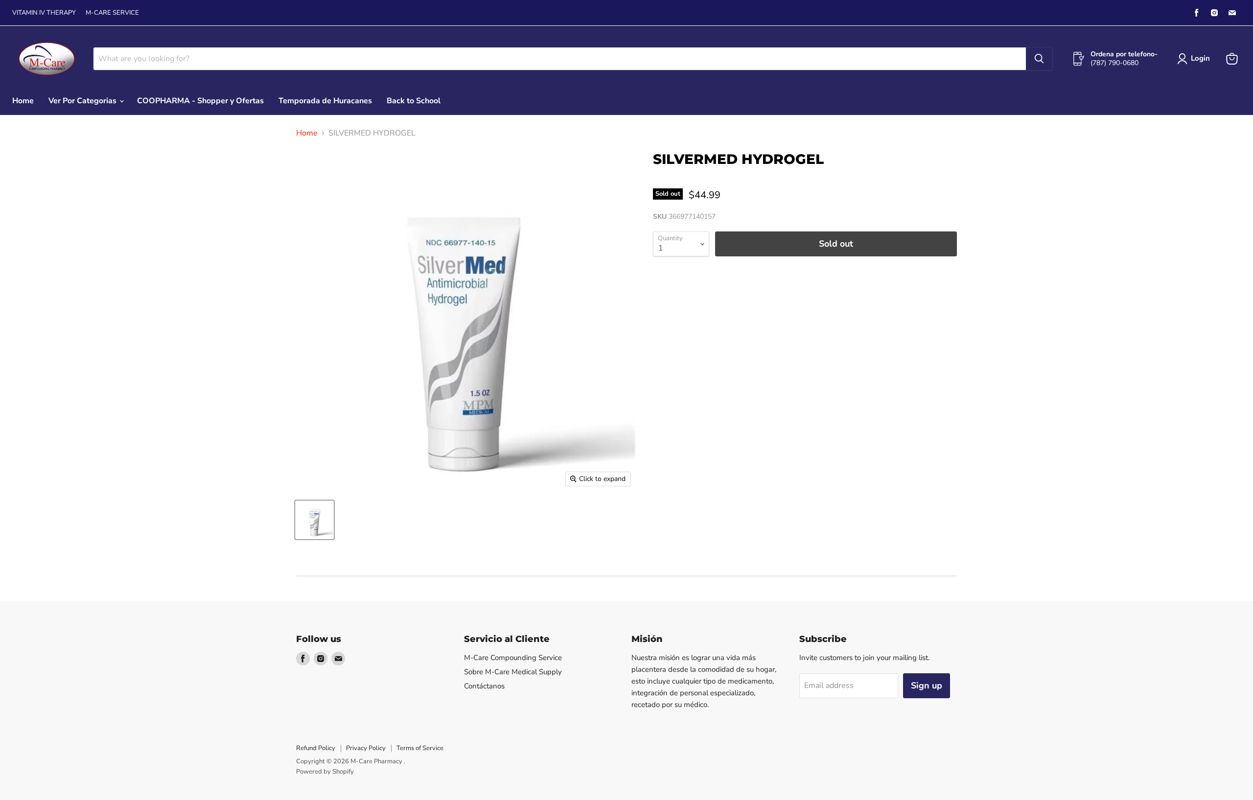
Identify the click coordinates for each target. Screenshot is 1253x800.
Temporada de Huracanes (325, 100)
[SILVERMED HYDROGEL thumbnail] (314, 520)
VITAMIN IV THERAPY (44, 13)
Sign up (926, 685)
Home (23, 100)
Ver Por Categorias (83, 100)
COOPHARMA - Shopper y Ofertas (200, 100)
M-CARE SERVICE (112, 13)
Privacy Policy (366, 748)
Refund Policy (315, 748)
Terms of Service (419, 748)
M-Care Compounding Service (513, 658)
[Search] (1039, 58)
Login (1200, 58)
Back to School (414, 100)
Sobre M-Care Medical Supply (513, 672)
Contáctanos (484, 686)
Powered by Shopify (325, 771)
